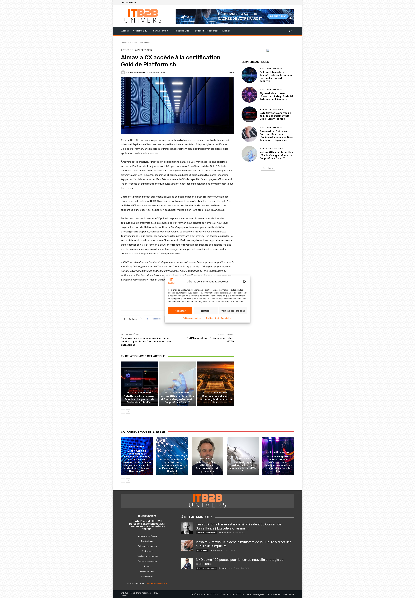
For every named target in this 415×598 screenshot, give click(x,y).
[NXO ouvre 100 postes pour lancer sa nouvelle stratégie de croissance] (187, 563)
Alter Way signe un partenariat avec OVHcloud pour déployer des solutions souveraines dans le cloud (278, 464)
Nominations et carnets (206, 533)
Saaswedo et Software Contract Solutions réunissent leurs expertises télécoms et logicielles (276, 136)
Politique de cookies (192, 318)
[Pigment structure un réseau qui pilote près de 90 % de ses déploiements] (249, 95)
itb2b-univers (137, 73)
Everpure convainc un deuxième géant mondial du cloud (215, 399)
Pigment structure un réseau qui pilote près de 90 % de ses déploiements (276, 96)
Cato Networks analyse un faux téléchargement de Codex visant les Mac (139, 399)
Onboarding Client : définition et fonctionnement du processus (207, 467)
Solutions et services (271, 68)
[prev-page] (123, 411)
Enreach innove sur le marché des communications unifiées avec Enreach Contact (172, 465)
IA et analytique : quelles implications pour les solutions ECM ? (242, 467)
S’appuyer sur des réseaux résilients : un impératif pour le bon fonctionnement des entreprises (146, 341)
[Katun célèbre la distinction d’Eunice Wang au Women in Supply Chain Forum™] (177, 383)
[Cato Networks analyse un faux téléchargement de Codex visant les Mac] (139, 383)
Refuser (205, 310)
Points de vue (207, 458)
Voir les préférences (233, 310)
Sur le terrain (136, 447)
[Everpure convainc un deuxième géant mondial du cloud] (215, 383)
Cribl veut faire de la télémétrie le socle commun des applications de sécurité (276, 76)
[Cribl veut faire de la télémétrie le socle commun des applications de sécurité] (249, 75)
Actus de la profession (140, 42)
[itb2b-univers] (123, 72)
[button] (245, 281)
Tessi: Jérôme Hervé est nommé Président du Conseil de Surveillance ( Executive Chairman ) (238, 526)
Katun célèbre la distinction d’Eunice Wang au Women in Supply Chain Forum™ (177, 399)
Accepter (180, 310)
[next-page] (128, 411)
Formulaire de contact (156, 583)
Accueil (124, 42)
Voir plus (267, 168)
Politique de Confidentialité (218, 318)
